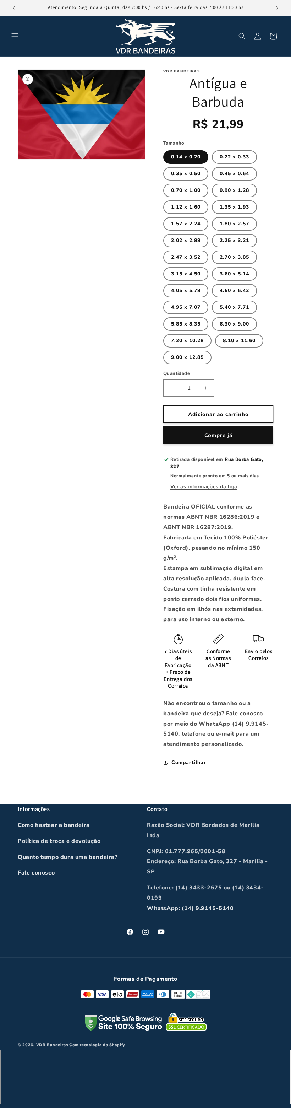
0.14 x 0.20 (186, 157)
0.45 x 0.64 (234, 173)
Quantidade (176, 373)
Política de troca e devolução (59, 841)
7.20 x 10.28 (187, 340)
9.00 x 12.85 (187, 357)
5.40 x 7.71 (234, 307)
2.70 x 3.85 (234, 257)
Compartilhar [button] (188, 762)
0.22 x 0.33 (234, 157)
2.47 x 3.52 (186, 257)
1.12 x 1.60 (186, 207)
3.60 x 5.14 (234, 273)
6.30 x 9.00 (234, 324)
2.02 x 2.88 (186, 240)
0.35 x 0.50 (186, 173)
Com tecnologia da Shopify (97, 1045)
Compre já (218, 435)
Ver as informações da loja (203, 486)
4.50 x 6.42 (234, 290)
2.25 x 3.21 (234, 240)
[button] (15, 36)
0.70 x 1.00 (186, 190)
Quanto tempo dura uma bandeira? (67, 857)
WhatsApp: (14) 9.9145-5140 (190, 908)
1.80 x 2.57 (234, 223)
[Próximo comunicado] (277, 8)
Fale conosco (36, 873)
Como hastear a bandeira (54, 825)
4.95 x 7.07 (186, 307)
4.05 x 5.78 (186, 290)
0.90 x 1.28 (234, 190)
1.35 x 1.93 (234, 207)
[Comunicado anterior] (14, 8)
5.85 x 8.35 (186, 324)
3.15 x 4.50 (186, 273)
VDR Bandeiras (52, 1045)
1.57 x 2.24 (186, 223)
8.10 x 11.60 (239, 340)
